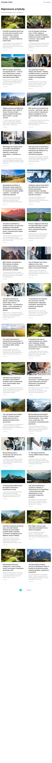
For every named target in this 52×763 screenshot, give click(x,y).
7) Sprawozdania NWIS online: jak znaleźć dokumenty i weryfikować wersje (12, 487)
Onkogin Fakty (7, 2)
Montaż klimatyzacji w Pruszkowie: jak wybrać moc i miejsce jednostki (12, 454)
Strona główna (47, 2)
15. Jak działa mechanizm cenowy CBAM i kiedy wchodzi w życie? (39, 454)
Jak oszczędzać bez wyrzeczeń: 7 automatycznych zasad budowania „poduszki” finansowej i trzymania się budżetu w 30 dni (39, 381)
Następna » (29, 590)
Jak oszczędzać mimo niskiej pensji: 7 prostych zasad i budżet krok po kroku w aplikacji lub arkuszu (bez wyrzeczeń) (12, 418)
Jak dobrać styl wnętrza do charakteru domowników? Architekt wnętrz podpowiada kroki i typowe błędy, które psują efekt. (12, 381)
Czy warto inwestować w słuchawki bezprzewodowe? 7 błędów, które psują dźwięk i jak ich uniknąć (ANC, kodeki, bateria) (13, 343)
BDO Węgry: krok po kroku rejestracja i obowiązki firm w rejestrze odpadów (38, 528)
